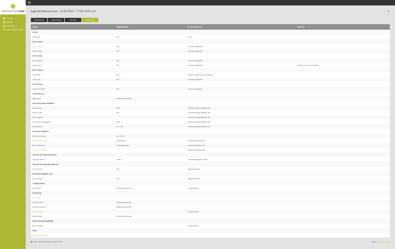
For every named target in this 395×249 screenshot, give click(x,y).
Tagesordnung (56, 20)
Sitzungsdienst (383, 242)
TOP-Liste (73, 20)
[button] (13, 26)
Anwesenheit (90, 20)
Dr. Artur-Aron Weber (39, 150)
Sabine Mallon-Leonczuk (40, 141)
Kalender (9, 22)
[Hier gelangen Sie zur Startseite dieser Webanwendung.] (13, 8)
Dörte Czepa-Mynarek (39, 235)
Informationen (39, 20)
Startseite (9, 18)
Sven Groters (36, 46)
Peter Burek (36, 198)
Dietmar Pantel (37, 212)
